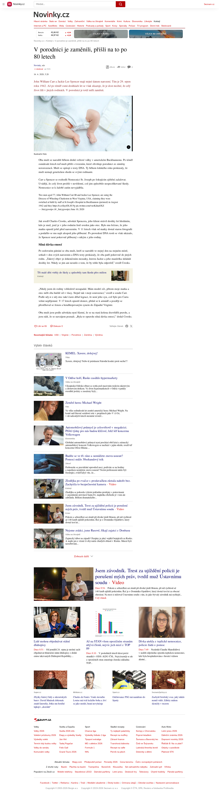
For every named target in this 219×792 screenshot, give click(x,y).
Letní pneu (117, 772)
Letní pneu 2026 (169, 731)
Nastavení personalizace (167, 783)
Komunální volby (41, 752)
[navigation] (3, 4)
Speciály (123, 26)
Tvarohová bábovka (119, 743)
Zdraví (68, 463)
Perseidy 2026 (111, 762)
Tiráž (82, 783)
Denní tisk (154, 26)
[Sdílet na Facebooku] (126, 326)
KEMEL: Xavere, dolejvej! (81, 353)
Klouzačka (118, 767)
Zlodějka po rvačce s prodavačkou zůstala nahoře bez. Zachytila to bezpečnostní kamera (98, 482)
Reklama (64, 783)
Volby (70, 21)
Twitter (55, 783)
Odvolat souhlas (145, 783)
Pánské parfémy (175, 772)
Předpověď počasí (93, 762)
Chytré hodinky (158, 772)
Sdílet (123, 67)
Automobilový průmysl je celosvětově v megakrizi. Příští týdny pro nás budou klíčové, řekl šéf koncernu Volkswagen (97, 430)
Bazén (64, 767)
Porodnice (76, 335)
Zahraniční (79, 21)
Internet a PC (40, 26)
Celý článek (100, 597)
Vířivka (167, 767)
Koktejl (157, 21)
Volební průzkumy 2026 (45, 735)
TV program (142, 26)
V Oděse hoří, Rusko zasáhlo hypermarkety (91, 378)
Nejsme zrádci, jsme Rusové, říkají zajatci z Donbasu (97, 530)
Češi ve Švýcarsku (144, 743)
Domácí (62, 21)
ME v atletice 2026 (93, 743)
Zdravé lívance (117, 739)
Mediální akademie (96, 783)
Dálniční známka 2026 (171, 735)
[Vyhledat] (120, 4)
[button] (83, 123)
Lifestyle (148, 21)
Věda (61, 26)
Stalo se (53, 21)
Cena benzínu (126, 762)
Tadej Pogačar (66, 743)
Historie (80, 26)
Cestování (70, 26)
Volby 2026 (39, 731)
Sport (107, 26)
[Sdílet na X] (131, 326)
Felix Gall (63, 747)
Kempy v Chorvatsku (146, 731)
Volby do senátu (41, 747)
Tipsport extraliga (93, 739)
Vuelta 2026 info (66, 731)
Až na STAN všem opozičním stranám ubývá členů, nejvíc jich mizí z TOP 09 (109, 644)
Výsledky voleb (41, 739)
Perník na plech (117, 752)
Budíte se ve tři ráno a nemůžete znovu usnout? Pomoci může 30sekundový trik (94, 457)
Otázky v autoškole (170, 747)
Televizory (144, 772)
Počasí (132, 26)
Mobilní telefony (65, 772)
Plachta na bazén (77, 767)
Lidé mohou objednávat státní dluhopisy (52, 643)
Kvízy (114, 26)
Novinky (37, 65)
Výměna (99, 335)
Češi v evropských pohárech (149, 762)
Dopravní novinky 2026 (172, 739)
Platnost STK (167, 752)
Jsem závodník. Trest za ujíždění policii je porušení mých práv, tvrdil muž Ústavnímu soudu (96, 507)
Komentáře (110, 21)
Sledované (166, 26)
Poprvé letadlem (143, 735)
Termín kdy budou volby (45, 743)
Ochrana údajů (129, 783)
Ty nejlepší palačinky (120, 731)
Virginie (65, 335)
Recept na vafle (117, 747)
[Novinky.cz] (52, 15)
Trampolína (93, 767)
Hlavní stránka (40, 21)
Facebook (44, 783)
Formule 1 (90, 747)
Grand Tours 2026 (67, 752)
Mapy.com (77, 762)
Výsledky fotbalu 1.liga (95, 735)
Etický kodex (113, 783)
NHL (87, 752)
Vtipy (67, 357)
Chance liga (90, 731)
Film (67, 407)
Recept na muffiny (119, 735)
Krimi (119, 21)
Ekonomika (137, 21)
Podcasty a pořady (95, 26)
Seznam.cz (209, 4)
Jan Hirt (63, 739)
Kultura (127, 21)
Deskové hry (131, 772)
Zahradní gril (156, 767)
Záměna (88, 335)
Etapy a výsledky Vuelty (70, 735)
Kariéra (74, 783)
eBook (112, 67)
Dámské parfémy (102, 772)
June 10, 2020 (77, 209)
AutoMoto (52, 26)
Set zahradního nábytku (136, 767)
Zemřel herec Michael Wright (83, 403)
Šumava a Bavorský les (147, 739)
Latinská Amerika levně (147, 747)
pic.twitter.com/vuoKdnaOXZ (90, 205)
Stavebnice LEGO (83, 772)
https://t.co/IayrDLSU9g (64, 205)
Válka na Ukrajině (94, 21)
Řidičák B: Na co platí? (172, 743)
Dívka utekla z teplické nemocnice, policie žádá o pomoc (160, 643)
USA (56, 335)
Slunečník (106, 767)
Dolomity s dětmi (144, 752)
